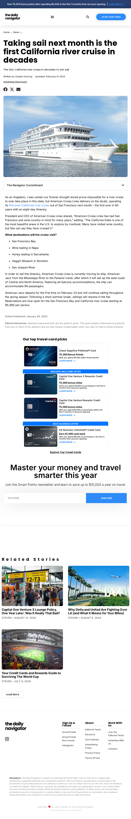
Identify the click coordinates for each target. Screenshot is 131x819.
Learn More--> (116, 4)
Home (6, 32)
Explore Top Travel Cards (65, 452)
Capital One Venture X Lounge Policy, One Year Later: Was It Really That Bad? (31, 611)
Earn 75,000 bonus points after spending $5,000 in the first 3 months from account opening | (58, 4)
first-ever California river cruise (28, 205)
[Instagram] (7, 739)
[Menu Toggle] (52, 17)
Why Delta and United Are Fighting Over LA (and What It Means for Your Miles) (97, 611)
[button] (5, 89)
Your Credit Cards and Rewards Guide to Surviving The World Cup (31, 674)
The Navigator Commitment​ (25, 185)
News (16, 32)
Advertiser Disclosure (15, 81)
